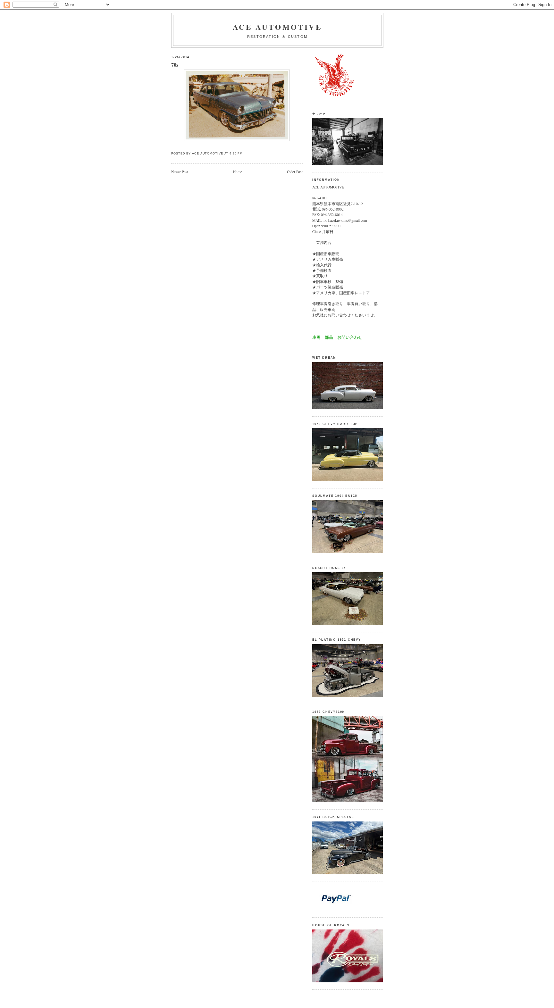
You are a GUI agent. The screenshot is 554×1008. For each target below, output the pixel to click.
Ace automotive (277, 26)
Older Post (295, 171)
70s (174, 65)
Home (237, 171)
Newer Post (179, 171)
